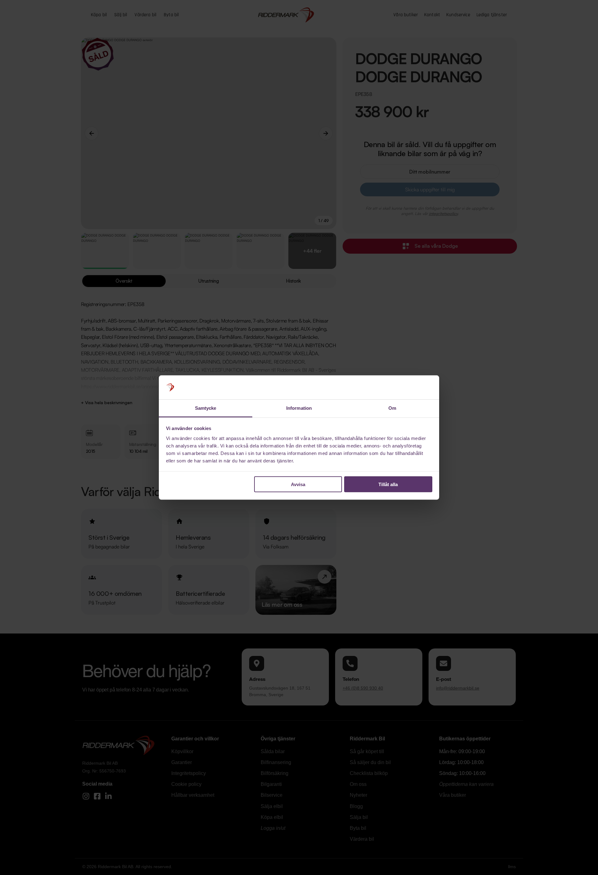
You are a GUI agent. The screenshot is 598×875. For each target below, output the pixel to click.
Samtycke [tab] (205, 407)
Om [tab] (392, 407)
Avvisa (298, 484)
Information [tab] (299, 407)
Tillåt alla (388, 484)
